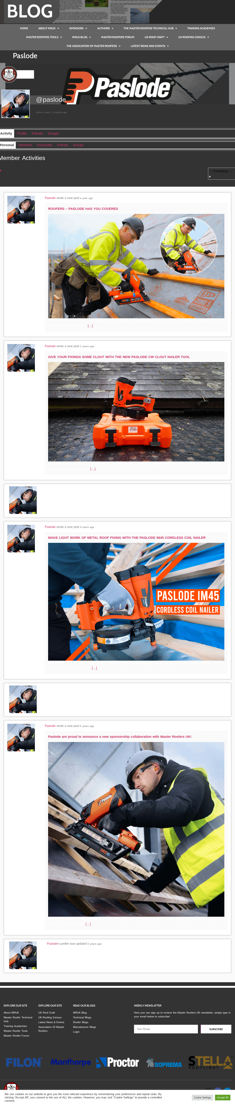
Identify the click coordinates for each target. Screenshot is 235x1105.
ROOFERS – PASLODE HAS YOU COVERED (83, 209)
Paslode (50, 198)
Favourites (44, 145)
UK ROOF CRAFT (154, 37)
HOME (24, 28)
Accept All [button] (222, 1097)
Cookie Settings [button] (202, 1097)
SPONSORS (76, 28)
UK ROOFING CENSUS (191, 37)
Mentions (25, 145)
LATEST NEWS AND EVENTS (148, 46)
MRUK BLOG (79, 37)
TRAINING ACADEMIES (201, 28)
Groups (53, 133)
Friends (37, 133)
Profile (22, 133)
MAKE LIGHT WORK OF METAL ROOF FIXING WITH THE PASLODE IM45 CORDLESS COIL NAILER (127, 538)
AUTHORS (103, 28)
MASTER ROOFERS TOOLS (42, 37)
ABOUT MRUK (46, 28)
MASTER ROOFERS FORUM (117, 37)
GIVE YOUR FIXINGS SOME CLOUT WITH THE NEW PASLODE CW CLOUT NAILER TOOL (119, 357)
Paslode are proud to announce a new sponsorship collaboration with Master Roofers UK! (119, 737)
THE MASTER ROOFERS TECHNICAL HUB (148, 28)
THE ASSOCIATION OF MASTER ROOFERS (91, 46)
